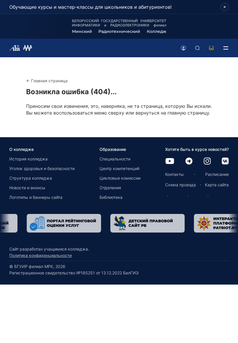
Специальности (115, 158)
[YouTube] (169, 161)
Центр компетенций (119, 168)
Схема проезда (180, 184)
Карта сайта (217, 184)
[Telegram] (188, 161)
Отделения (110, 187)
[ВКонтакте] (225, 161)
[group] (52, 223)
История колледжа (28, 158)
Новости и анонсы (27, 187)
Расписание (217, 174)
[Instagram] (207, 161)
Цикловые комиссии (120, 178)
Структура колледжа (30, 178)
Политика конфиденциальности (40, 255)
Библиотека (111, 197)
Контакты (174, 174)
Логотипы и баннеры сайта (35, 197)
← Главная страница (47, 80)
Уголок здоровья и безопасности (42, 168)
